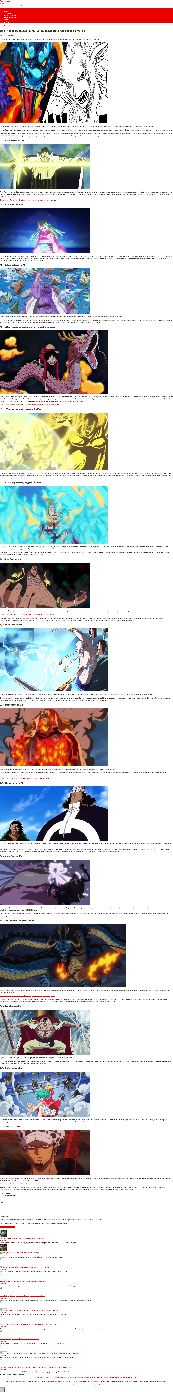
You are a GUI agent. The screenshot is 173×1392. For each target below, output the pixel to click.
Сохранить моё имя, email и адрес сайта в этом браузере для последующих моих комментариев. (34, 1223)
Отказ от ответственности (105, 1378)
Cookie (135, 1378)
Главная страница (6, 25)
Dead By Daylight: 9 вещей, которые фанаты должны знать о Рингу (22, 1296)
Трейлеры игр (8, 22)
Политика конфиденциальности (62, 1378)
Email (2, 1203)
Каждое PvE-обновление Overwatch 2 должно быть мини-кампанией (23, 1281)
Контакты (47, 1378)
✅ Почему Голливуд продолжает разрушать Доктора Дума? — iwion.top (24, 1267)
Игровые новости (10, 15)
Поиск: (2, 5)
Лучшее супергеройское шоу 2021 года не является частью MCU (22, 1238)
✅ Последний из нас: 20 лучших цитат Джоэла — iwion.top (19, 1253)
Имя (2, 1199)
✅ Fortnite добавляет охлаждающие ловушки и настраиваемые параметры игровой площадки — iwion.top (36, 1367)
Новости (6, 11)
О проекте (39, 1378)
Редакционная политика (123, 1378)
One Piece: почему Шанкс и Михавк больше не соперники (19, 1339)
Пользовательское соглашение (85, 1378)
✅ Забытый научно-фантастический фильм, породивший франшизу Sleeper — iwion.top (29, 1310)
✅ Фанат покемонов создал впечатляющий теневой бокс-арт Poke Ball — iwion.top (28, 1324)
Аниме (6, 9)
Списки (6, 20)
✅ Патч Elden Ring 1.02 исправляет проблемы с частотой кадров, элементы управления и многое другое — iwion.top (39, 1353)
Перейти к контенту (6, 1)
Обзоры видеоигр (10, 17)
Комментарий (4, 1216)
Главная (10, 13)
